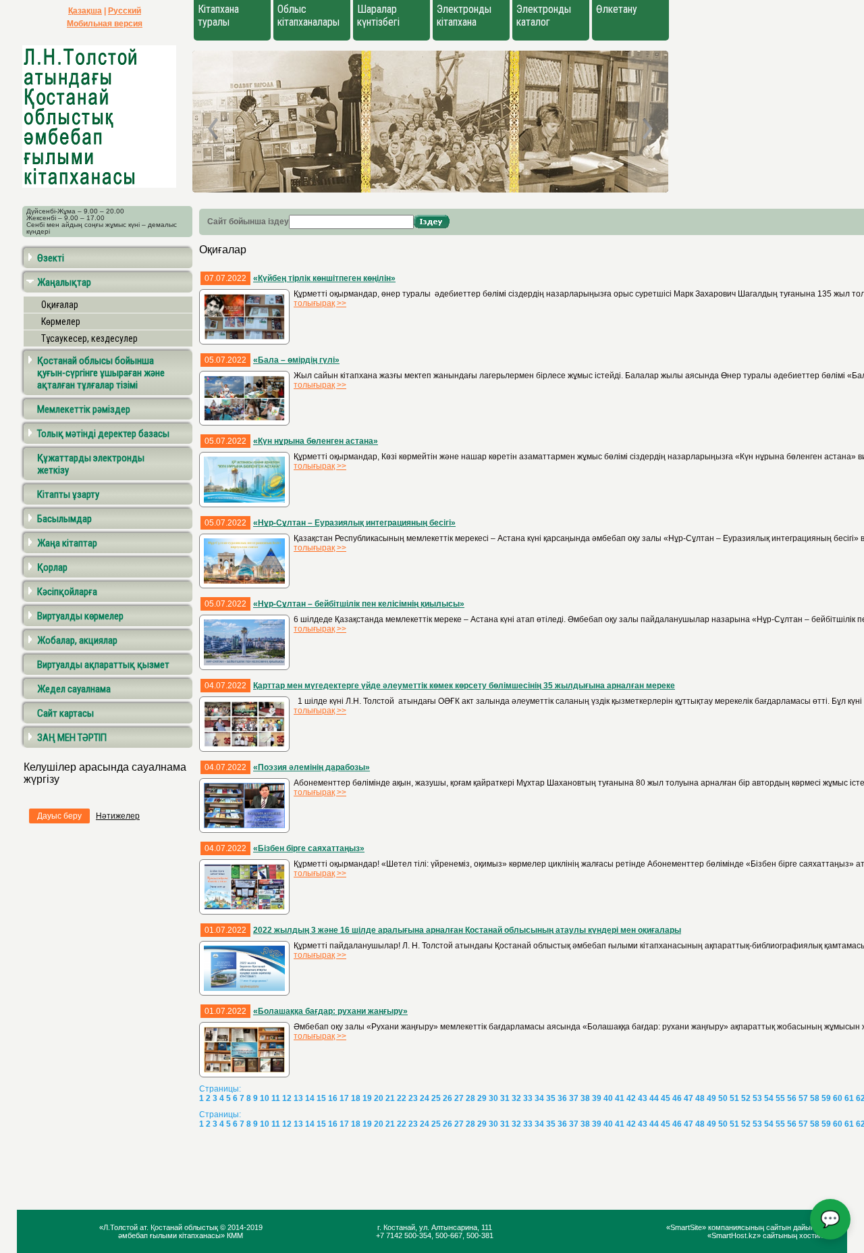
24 (424, 1098)
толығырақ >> (320, 303)
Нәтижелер (118, 816)
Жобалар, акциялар (77, 640)
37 (573, 1098)
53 (757, 1098)
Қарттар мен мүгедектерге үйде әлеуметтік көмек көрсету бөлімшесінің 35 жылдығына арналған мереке (464, 685)
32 (516, 1098)
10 (264, 1098)
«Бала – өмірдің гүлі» (296, 360)
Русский (124, 11)
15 (321, 1098)
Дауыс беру (59, 816)
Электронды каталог (543, 15)
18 (355, 1098)
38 (585, 1098)
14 (310, 1098)
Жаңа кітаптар (67, 543)
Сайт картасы (65, 713)
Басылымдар (64, 519)
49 (711, 1098)
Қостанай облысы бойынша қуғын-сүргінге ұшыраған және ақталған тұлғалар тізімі (101, 373)
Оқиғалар (59, 304)
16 (333, 1098)
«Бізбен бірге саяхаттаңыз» (308, 848)
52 (746, 1098)
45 (665, 1098)
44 (654, 1098)
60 (837, 1098)
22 (401, 1098)
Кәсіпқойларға (67, 592)
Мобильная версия (104, 23)
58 (814, 1098)
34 (539, 1098)
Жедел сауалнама (74, 689)
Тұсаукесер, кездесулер (89, 338)
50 (723, 1098)
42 (631, 1098)
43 (642, 1098)
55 (780, 1098)
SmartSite (686, 1227)
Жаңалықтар (64, 282)
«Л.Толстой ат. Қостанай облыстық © (163, 1227)
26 (447, 1098)
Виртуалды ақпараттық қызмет (103, 665)
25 (436, 1098)
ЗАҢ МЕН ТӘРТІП (72, 738)
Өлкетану (616, 9)
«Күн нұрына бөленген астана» (315, 441)
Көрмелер (60, 321)
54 (769, 1098)
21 (390, 1098)
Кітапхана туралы (218, 15)
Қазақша (85, 11)
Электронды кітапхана (464, 15)
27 (459, 1098)
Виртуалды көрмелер (80, 616)
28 (470, 1098)
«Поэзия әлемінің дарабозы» (311, 767)
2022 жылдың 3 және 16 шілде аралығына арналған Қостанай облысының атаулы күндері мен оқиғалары (467, 930)
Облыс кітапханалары (308, 15)
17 (344, 1098)
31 (505, 1098)
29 (482, 1098)
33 (528, 1098)
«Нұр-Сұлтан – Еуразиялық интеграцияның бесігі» (354, 523)
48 (700, 1098)
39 (596, 1098)
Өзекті (50, 258)
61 (849, 1098)
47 (688, 1098)
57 (803, 1098)
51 (734, 1098)
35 (551, 1098)
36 (562, 1098)
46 (677, 1098)
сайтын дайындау (796, 1227)
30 (493, 1098)
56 (791, 1098)
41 (619, 1098)
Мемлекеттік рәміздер (83, 409)
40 (608, 1098)
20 (378, 1098)
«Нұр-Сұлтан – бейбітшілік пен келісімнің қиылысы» (358, 604)
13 (298, 1098)
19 (367, 1098)
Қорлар (52, 567)
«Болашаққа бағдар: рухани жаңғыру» (330, 1011)
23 (413, 1098)
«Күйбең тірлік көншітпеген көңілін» (324, 278)
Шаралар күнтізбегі (378, 15)
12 (287, 1098)
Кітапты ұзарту (68, 494)
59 (826, 1098)
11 (275, 1098)
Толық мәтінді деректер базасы (103, 434)
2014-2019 (245, 1227)
